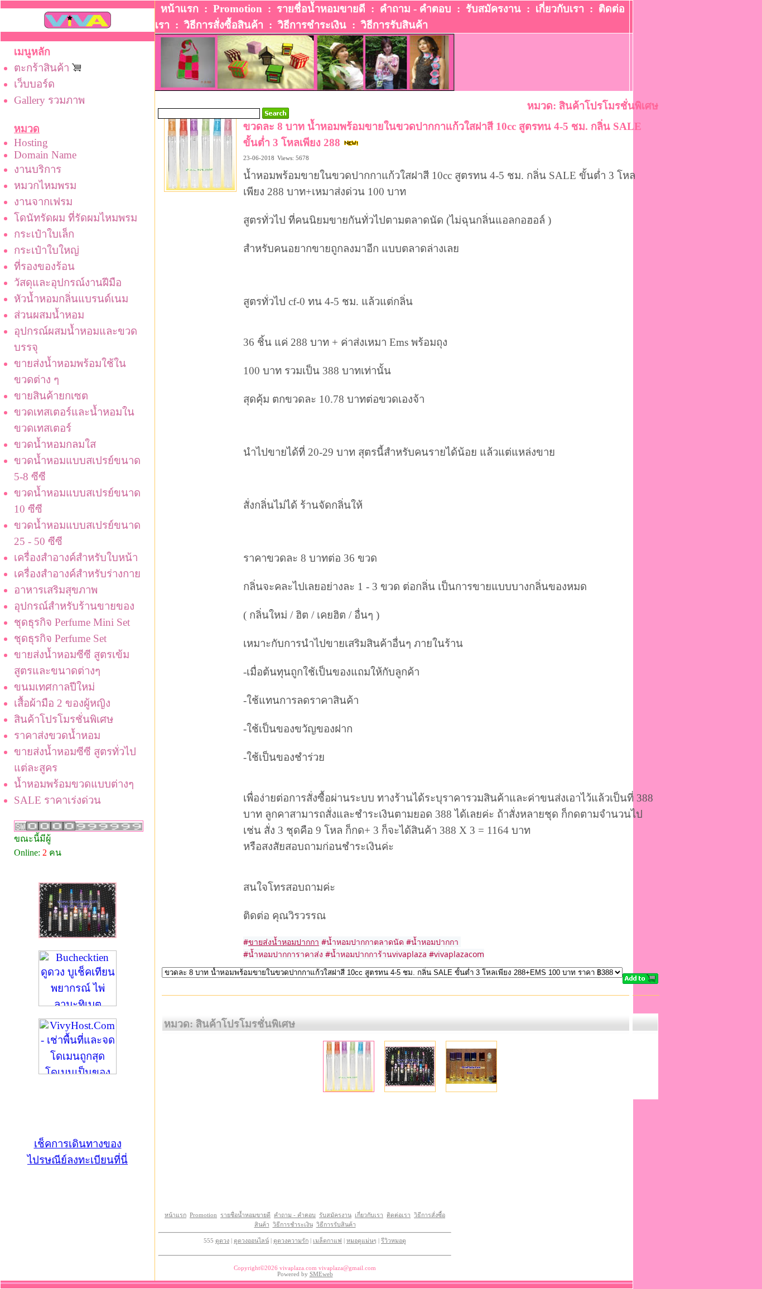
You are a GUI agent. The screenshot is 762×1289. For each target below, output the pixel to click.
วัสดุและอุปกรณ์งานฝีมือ (68, 282)
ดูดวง (222, 1241)
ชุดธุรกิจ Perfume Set (60, 638)
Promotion (237, 9)
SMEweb (321, 1274)
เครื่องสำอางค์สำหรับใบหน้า (76, 557)
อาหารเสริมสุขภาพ (56, 590)
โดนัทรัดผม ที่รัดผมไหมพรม (75, 218)
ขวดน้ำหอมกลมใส (55, 444)
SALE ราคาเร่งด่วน (57, 800)
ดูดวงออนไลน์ (251, 1241)
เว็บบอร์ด (34, 84)
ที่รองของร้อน (44, 266)
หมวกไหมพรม (45, 185)
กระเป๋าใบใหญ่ (46, 250)
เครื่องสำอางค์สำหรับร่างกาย (77, 574)
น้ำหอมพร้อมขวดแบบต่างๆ (74, 784)
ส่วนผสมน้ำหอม (49, 315)
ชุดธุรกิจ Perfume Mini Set (72, 622)
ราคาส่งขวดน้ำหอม (57, 735)
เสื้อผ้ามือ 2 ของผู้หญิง (62, 703)
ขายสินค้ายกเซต (51, 396)
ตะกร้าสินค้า (43, 68)
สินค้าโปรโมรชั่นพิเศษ (63, 719)
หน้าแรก (180, 9)
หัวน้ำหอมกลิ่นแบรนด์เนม (71, 299)
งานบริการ (37, 169)
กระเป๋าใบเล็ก (44, 234)
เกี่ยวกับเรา (560, 9)
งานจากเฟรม (43, 201)
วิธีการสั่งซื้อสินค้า (223, 25)
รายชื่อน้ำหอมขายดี (321, 9)
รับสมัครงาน (493, 9)
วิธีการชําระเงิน (312, 25)
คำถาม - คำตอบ (415, 9)
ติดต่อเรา (399, 1215)
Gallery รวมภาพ (49, 100)
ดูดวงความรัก (290, 1241)
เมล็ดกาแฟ (327, 1241)
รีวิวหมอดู (393, 1241)
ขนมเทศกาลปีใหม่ (54, 687)
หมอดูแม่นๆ (361, 1241)
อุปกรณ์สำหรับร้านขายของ (74, 606)
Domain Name (45, 155)
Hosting (31, 142)
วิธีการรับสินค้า (394, 25)
